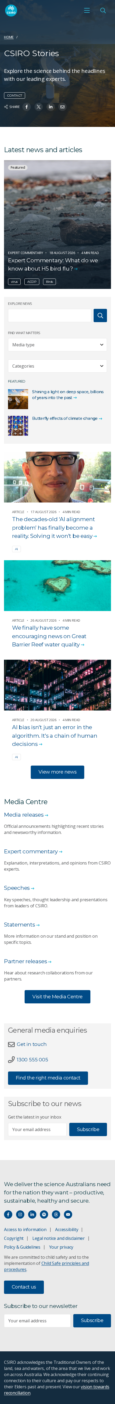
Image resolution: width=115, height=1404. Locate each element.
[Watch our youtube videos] (68, 1214)
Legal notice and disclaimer (58, 1238)
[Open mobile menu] (87, 10)
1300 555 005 (32, 1060)
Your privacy (61, 1247)
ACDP (31, 282)
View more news (57, 772)
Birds (49, 282)
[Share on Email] (62, 107)
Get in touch (32, 1044)
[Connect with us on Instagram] (20, 1214)
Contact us (24, 1287)
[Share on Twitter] (38, 107)
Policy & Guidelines (22, 1247)
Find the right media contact (48, 1078)
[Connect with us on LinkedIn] (32, 1214)
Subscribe (88, 1129)
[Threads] (56, 1214)
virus (14, 282)
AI (16, 549)
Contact (14, 95)
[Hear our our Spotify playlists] (44, 1214)
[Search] (100, 315)
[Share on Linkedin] (51, 107)
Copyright (14, 1238)
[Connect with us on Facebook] (8, 1214)
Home (9, 37)
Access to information (25, 1229)
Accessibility (66, 1229)
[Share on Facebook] (26, 107)
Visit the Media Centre (57, 997)
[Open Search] (103, 10)
